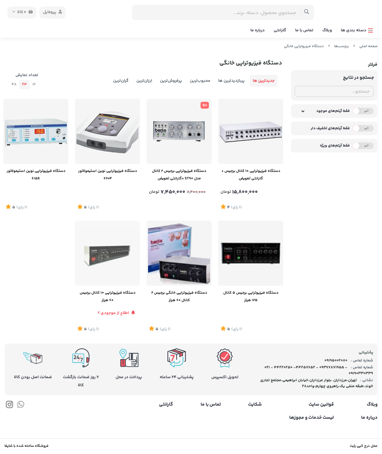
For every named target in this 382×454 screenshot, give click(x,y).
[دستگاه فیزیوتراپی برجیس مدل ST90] (179, 131)
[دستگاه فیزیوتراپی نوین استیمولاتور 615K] (35, 131)
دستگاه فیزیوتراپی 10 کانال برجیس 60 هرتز (107, 296)
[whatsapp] (20, 405)
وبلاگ (327, 30)
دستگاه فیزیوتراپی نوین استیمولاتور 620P (107, 174)
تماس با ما (304, 30)
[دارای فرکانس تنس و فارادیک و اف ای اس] (250, 253)
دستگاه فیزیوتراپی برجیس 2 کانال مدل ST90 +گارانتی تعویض (179, 174)
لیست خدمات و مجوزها (311, 417)
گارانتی (280, 30)
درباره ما (257, 30)
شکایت (255, 404)
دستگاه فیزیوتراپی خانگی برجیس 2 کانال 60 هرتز (179, 296)
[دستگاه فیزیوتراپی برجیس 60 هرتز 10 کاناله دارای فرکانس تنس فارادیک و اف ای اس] (107, 253)
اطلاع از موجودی (115, 313)
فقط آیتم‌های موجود (333, 111)
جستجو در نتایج (358, 77)
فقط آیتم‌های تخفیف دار (330, 128)
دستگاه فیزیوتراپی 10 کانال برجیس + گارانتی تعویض (250, 174)
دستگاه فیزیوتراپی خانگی (304, 46)
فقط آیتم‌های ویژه (335, 146)
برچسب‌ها (341, 46)
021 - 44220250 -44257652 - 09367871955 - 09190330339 (318, 370)
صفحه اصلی (368, 46)
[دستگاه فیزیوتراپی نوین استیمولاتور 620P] (107, 131)
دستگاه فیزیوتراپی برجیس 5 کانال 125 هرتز (250, 296)
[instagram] (9, 405)
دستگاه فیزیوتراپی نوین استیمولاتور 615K (36, 174)
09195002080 (335, 361)
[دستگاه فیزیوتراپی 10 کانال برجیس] (250, 131)
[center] (307, 12)
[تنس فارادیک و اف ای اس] (179, 253)
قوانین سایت (321, 404)
